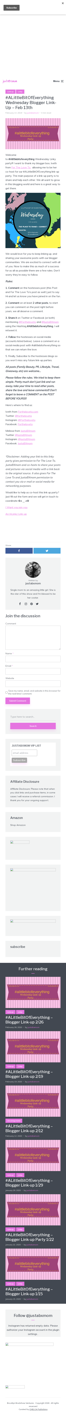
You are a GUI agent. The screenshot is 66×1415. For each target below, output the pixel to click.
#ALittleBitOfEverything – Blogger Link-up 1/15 (29, 1291)
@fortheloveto (23, 415)
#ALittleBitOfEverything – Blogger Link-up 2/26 (29, 1019)
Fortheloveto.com (28, 411)
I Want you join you (16, 507)
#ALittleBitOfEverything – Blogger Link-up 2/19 (29, 1074)
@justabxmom (39, 1315)
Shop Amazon (18, 825)
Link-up (10, 92)
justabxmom (33, 113)
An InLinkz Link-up (16, 514)
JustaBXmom (28, 430)
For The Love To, (21, 167)
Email (9, 666)
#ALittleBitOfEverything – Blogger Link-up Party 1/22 (29, 1237)
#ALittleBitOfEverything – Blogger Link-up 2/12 (29, 1128)
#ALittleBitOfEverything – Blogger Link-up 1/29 (29, 1182)
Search (33, 726)
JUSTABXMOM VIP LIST (26, 745)
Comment (10, 623)
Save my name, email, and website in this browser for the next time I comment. (34, 692)
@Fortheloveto (27, 322)
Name (9, 653)
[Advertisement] (33, 35)
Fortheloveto (25, 424)
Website (9, 678)
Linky (20, 92)
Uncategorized (13, 1121)
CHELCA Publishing (38, 1409)
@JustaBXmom (50, 322)
